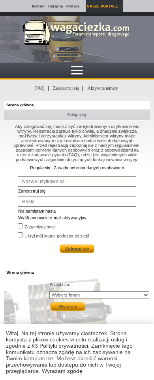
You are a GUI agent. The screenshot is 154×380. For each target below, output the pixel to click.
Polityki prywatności (63, 346)
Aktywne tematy (102, 88)
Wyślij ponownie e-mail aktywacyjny (52, 217)
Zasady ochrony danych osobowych (89, 167)
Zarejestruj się (66, 88)
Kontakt (38, 6)
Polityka (72, 6)
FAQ (40, 88)
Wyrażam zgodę (62, 371)
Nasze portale (103, 6)
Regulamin (40, 167)
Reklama (55, 6)
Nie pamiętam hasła (37, 211)
